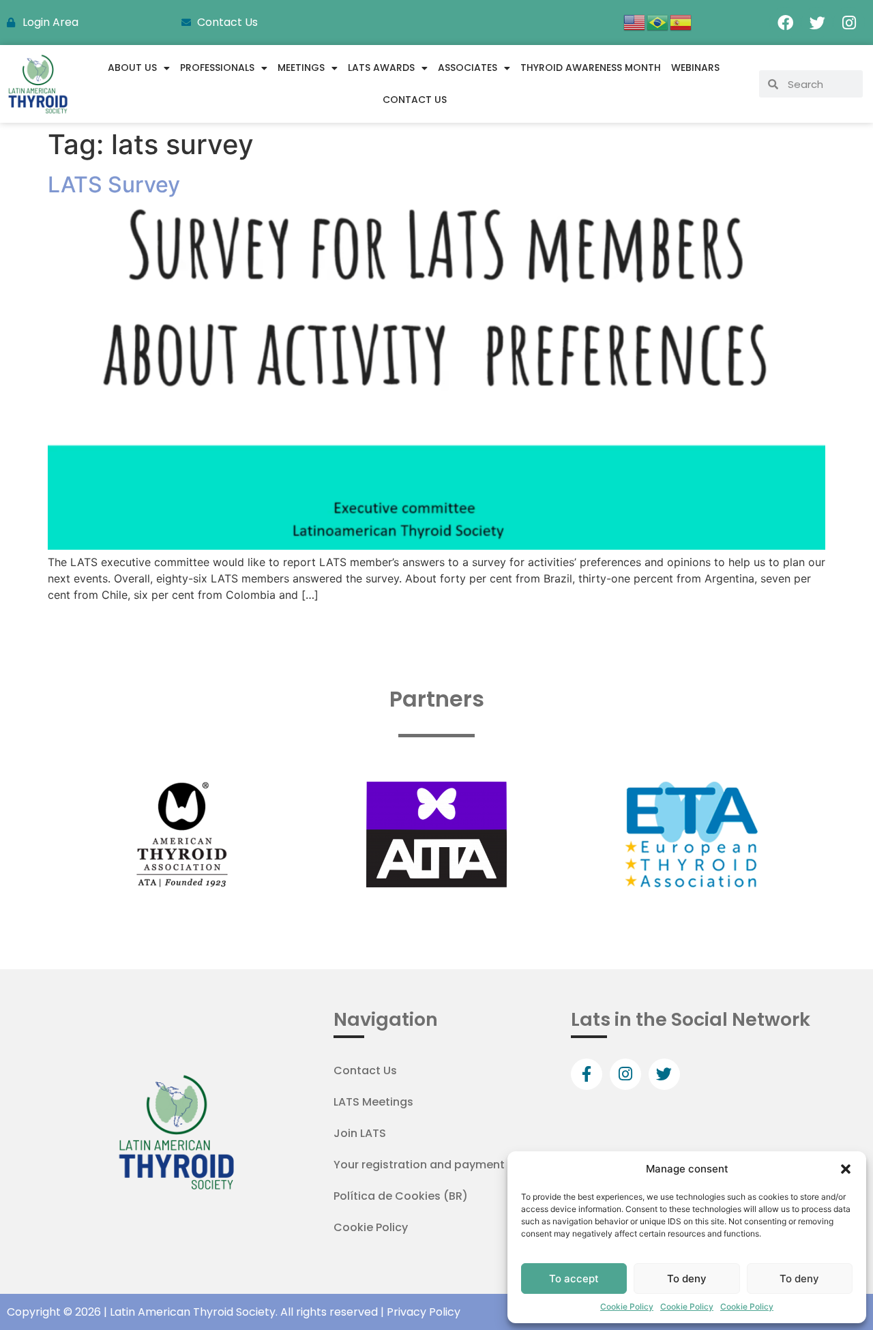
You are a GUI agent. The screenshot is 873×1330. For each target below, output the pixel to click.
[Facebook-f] (586, 1074)
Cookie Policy (626, 1306)
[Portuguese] (658, 21)
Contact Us (415, 99)
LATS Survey (114, 184)
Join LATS (360, 1133)
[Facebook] (785, 22)
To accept (574, 1278)
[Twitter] (817, 22)
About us (132, 67)
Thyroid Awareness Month (590, 67)
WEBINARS (695, 67)
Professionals (217, 67)
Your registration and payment (419, 1164)
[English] (635, 21)
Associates (467, 67)
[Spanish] (681, 21)
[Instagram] (849, 22)
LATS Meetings (373, 1102)
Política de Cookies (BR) (401, 1196)
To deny (687, 1278)
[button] (846, 1169)
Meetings (301, 67)
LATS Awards (381, 67)
